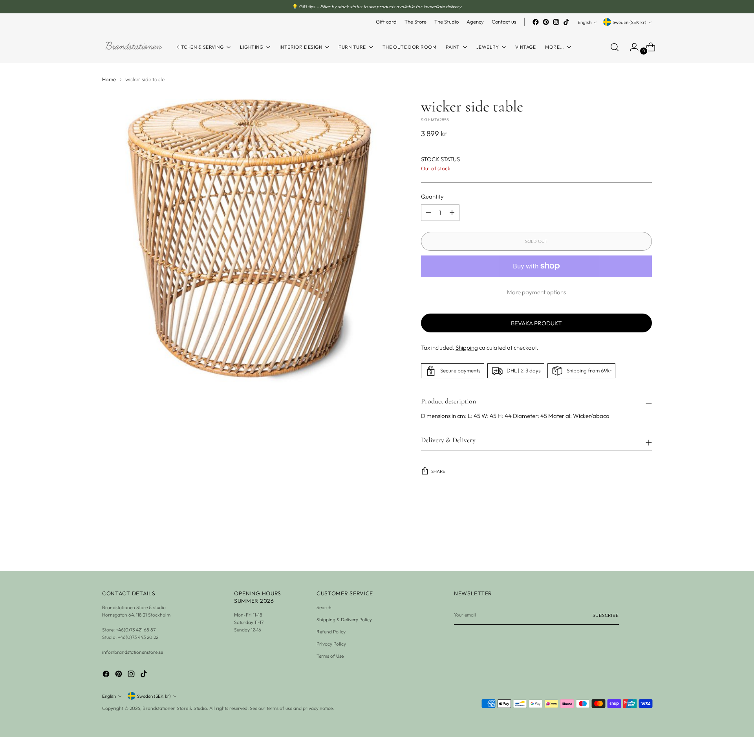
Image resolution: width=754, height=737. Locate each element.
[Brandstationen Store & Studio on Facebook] (535, 22)
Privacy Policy (331, 644)
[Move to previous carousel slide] (627, 544)
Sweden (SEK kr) (629, 22)
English (584, 22)
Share (438, 471)
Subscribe (606, 615)
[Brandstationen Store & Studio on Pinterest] (545, 22)
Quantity (432, 196)
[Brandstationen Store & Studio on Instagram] (556, 22)
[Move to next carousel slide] (645, 544)
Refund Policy (331, 632)
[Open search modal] (614, 47)
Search (324, 607)
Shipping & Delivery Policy (344, 619)
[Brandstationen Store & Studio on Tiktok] (566, 22)
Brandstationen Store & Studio (175, 708)
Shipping (467, 347)
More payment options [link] (536, 292)
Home (109, 79)
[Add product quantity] (428, 213)
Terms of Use (330, 656)
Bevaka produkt (536, 323)
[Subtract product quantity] (452, 213)
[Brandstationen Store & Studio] (133, 47)
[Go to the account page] (631, 47)
